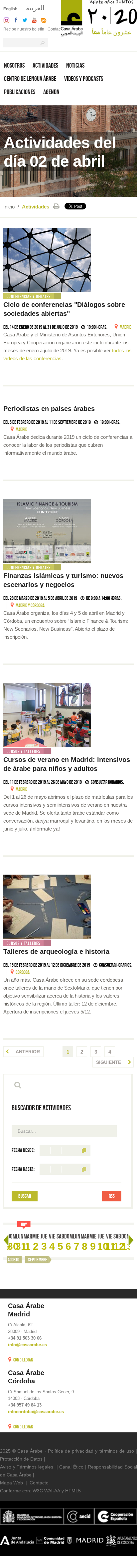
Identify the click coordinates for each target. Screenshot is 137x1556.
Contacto (56, 29)
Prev (6, 1240)
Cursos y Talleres (23, 751)
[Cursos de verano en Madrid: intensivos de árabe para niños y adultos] (68, 715)
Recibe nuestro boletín (23, 29)
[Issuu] (42, 20)
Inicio (9, 206)
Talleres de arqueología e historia (56, 951)
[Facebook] (14, 20)
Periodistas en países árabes (49, 408)
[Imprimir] (56, 206)
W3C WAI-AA (46, 1490)
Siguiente (109, 1062)
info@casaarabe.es (27, 1344)
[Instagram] (5, 20)
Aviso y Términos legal (24, 1467)
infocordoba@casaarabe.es (36, 1411)
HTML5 (73, 1490)
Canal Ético (71, 1467)
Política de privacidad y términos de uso (91, 1451)
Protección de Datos (21, 1459)
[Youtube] (33, 20)
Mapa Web (11, 1482)
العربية (35, 8)
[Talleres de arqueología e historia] (68, 907)
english (10, 9)
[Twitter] (23, 20)
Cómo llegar (23, 1359)
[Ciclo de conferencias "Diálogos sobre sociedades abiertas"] (68, 260)
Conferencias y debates (29, 296)
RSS (112, 1196)
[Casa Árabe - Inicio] (99, 18)
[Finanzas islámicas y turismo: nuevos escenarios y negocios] (68, 531)
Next (131, 1240)
